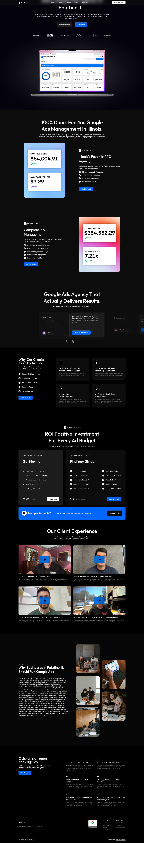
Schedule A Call (119, 2)
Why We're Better (64, 24)
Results (68, 2)
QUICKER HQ (30, 840)
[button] (69, 341)
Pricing (76, 2)
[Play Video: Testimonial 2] (99, 600)
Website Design (120, 823)
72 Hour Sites (121, 840)
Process (60, 2)
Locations (105, 823)
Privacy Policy (106, 830)
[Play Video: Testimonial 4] (45, 559)
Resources (85, 2)
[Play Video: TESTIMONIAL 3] (45, 600)
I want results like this (81, 332)
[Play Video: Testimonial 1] (99, 559)
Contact (105, 827)
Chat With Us (81, 24)
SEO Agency (119, 825)
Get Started (53, 499)
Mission (53, 2)
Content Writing (121, 827)
